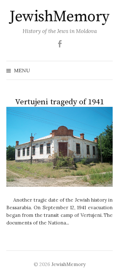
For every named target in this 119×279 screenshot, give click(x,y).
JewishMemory (59, 16)
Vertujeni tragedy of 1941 (59, 102)
